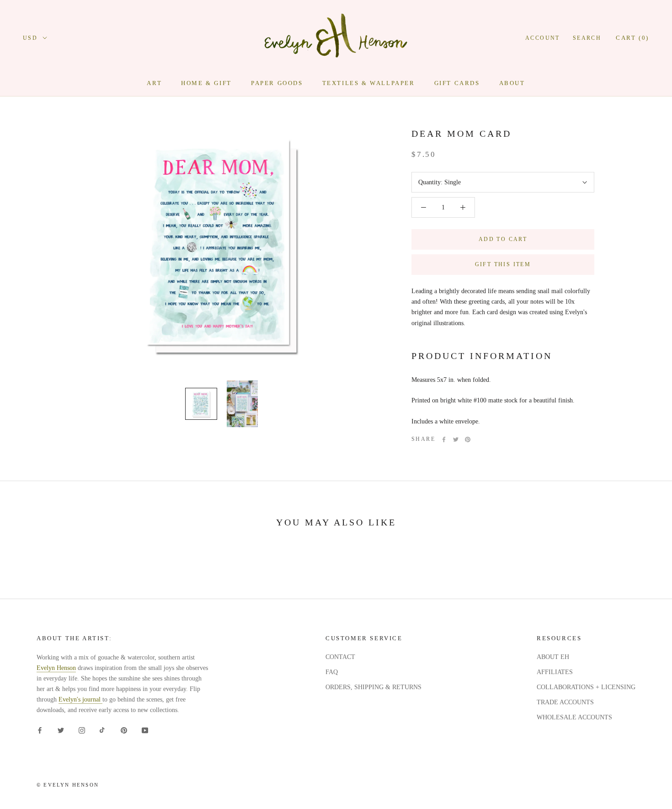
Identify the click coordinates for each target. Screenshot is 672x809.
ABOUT (512, 83)
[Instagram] (82, 730)
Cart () (632, 37)
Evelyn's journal (80, 699)
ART (154, 83)
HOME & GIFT (206, 83)
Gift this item (503, 264)
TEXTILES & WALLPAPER (368, 83)
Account (542, 38)
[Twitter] (456, 439)
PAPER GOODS (277, 83)
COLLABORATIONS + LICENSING (586, 687)
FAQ (331, 672)
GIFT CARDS (457, 83)
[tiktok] (103, 730)
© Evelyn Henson (68, 785)
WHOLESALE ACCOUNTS (574, 717)
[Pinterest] (467, 439)
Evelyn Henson (56, 667)
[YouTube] (145, 730)
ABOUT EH (553, 657)
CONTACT (340, 657)
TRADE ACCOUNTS (565, 702)
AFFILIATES (555, 672)
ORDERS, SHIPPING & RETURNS (373, 687)
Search (587, 38)
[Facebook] (444, 439)
